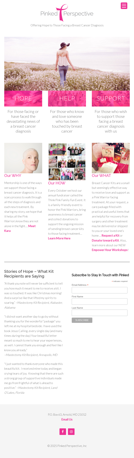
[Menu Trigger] (124, 5)
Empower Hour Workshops (110, 250)
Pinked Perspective (67, 13)
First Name (77, 296)
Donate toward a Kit (105, 240)
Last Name (77, 307)
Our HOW (56, 183)
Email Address (80, 285)
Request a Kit (110, 235)
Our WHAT (101, 175)
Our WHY (12, 175)
